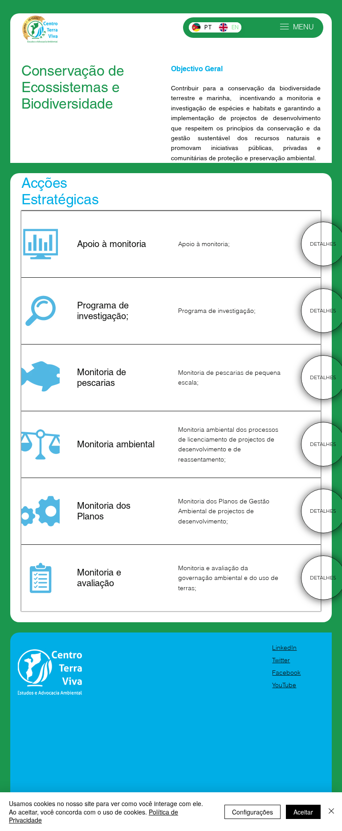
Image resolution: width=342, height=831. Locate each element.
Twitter (281, 660)
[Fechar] (331, 811)
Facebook (286, 673)
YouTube (284, 685)
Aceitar (303, 811)
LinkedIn (284, 648)
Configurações (252, 811)
